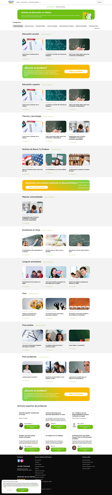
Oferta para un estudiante (40, 475)
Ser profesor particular (34, 2)
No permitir (9, 490)
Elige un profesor (76, 71)
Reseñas (37, 468)
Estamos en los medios (40, 470)
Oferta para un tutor (39, 472)
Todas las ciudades (86, 468)
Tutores (18, 2)
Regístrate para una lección (32, 427)
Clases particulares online (87, 462)
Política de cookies (39, 479)
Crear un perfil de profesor (37, 187)
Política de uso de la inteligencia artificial (43, 481)
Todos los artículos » (46, 34)
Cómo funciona (24, 2)
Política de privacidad (39, 477)
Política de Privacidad (30, 486)
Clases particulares (86, 460)
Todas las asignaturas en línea (88, 466)
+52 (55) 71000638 (23, 466)
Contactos (37, 462)
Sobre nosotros (38, 460)
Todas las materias (86, 464)
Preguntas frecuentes (39, 466)
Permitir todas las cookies (22, 490)
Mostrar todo (97, 28)
